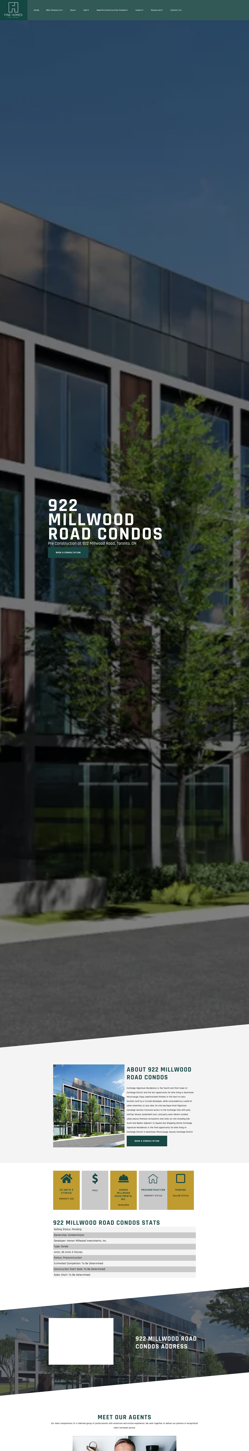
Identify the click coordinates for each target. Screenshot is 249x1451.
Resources (156, 10)
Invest (139, 10)
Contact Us (176, 10)
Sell (85, 10)
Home (36, 10)
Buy (72, 10)
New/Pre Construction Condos (111, 10)
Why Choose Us (53, 10)
